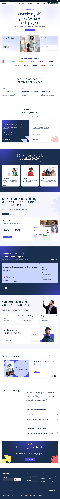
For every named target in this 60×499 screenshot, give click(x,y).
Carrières (42, 479)
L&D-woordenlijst (52, 482)
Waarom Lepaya (43, 476)
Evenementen (51, 481)
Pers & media (43, 481)
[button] (23, 3)
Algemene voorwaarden (33, 495)
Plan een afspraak (54, 3)
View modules (8, 340)
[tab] (14, 214)
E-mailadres (5, 477)
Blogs (50, 478)
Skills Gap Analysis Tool (53, 476)
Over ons (42, 475)
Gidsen (50, 479)
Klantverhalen (43, 478)
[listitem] (30, 273)
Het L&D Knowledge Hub (53, 475)
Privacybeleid (40, 495)
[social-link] (50, 490)
